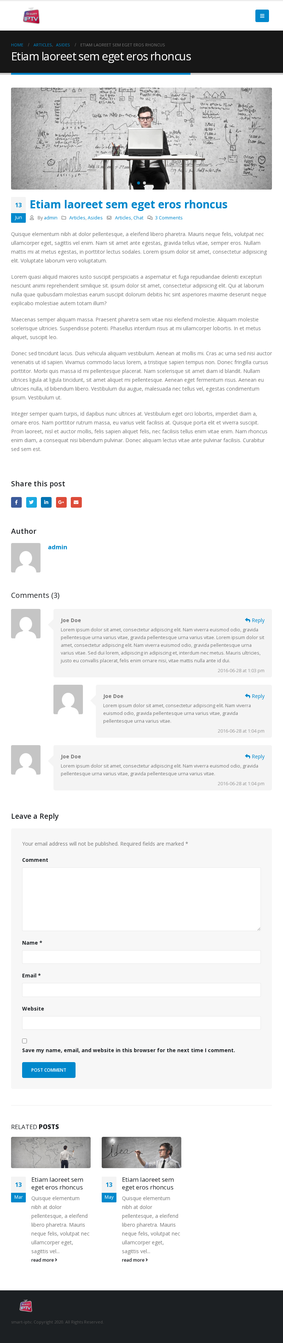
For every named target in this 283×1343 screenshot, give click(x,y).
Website (33, 1008)
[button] (139, 183)
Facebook (16, 502)
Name (32, 942)
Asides (95, 218)
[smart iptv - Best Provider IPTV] (31, 16)
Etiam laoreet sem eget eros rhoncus (57, 1183)
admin (50, 218)
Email (76, 502)
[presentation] (18, 138)
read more (43, 1260)
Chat (138, 218)
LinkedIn (46, 502)
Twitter (31, 502)
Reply (257, 620)
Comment (35, 859)
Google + (61, 502)
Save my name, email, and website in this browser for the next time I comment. (128, 1050)
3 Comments (169, 218)
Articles (77, 218)
